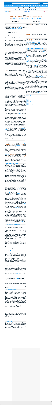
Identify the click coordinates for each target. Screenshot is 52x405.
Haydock (16, 19)
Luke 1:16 (23, 128)
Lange (29, 19)
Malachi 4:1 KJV (28, 101)
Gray (12, 19)
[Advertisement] (26, 343)
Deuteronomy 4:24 (17, 145)
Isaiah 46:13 (39, 76)
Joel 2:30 (32, 42)
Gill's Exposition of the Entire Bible (11, 289)
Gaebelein (38, 18)
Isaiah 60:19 (29, 70)
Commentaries (7, 11)
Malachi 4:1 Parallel (29, 103)
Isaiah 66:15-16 (9, 192)
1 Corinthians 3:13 (19, 193)
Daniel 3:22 (24, 203)
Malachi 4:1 (14, 33)
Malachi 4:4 (17, 37)
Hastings (19, 19)
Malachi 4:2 (28, 54)
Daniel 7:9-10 (18, 188)
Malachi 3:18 (11, 33)
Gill (10, 19)
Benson (16, 18)
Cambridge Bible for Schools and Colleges (34, 23)
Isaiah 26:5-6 (39, 92)
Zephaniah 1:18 (15, 28)
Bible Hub (27, 108)
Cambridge (22, 18)
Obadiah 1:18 (19, 28)
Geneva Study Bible (9, 321)
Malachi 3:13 (7, 33)
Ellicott (29, 18)
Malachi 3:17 (17, 278)
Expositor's (32, 18)
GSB (40, 18)
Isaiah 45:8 (36, 76)
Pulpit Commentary (30, 38)
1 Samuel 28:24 (36, 88)
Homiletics (22, 19)
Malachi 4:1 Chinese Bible (29, 105)
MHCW (37, 19)
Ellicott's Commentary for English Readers (13, 23)
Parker (39, 19)
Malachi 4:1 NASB (28, 100)
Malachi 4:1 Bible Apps (29, 102)
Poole (41, 19)
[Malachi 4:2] (51, 181)
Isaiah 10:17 (41, 41)
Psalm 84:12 (45, 69)
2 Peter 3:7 (40, 42)
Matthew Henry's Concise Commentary (12, 163)
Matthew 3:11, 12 (34, 44)
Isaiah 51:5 (43, 76)
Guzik (14, 19)
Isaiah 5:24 (11, 28)
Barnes (14, 18)
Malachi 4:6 (17, 33)
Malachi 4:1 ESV (28, 99)
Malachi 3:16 (19, 36)
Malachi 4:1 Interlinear (29, 95)
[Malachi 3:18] (1, 181)
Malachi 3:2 (15, 25)
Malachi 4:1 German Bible (29, 106)
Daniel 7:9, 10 (29, 42)
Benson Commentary (9, 140)
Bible (5, 11)
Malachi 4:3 (22, 36)
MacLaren (32, 19)
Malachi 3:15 (20, 27)
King (27, 19)
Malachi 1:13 (18, 273)
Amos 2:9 (36, 65)
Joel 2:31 (24, 143)
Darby (27, 18)
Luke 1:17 (6, 129)
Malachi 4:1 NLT (28, 98)
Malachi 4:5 (11, 250)
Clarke (25, 18)
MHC (34, 19)
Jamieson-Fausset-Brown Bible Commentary (13, 224)
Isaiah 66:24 (22, 221)
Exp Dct (35, 18)
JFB (24, 19)
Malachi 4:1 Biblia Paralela (29, 104)
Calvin (19, 18)
